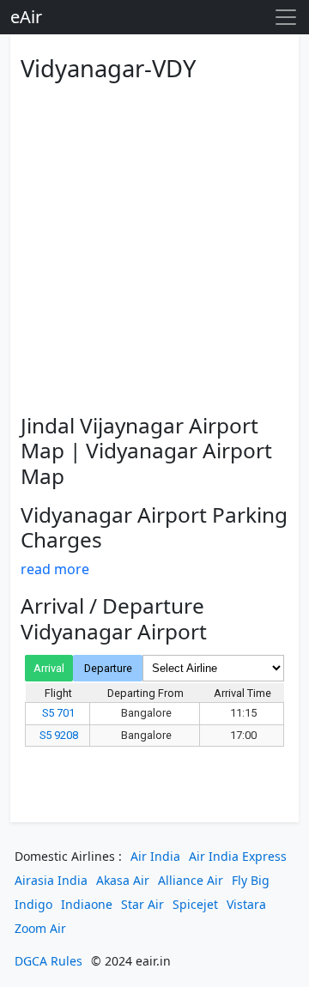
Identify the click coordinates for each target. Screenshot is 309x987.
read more (55, 569)
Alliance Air (190, 880)
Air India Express (238, 856)
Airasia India (51, 880)
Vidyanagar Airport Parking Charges (154, 527)
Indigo (33, 904)
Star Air (142, 904)
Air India (155, 856)
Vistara (246, 904)
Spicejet (195, 904)
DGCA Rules (48, 961)
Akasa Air (122, 880)
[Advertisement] (154, 244)
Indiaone (86, 904)
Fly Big (251, 880)
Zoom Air (40, 928)
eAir (26, 16)
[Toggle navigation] (286, 17)
